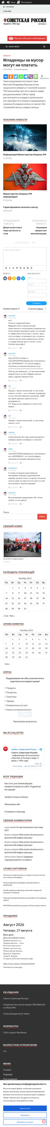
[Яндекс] (14, 278)
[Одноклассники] (10, 278)
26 (37, 603)
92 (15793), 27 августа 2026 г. (13, 559)
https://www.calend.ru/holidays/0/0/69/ (19, 964)
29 (13, 608)
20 (43, 598)
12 (37, 593)
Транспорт (12, 696)
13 (43, 593)
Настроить (25, 1115)
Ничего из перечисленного (19, 709)
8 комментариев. (21, 69)
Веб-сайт (31, 292)
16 (19, 598)
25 (31, 603)
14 (6, 598)
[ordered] (20, 267)
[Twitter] (15, 76)
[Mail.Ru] (19, 278)
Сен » (7, 664)
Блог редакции (10, 1079)
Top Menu (10, 7)
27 (43, 603)
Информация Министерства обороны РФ (24, 154)
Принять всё (25, 1108)
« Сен (5, 616)
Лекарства (12, 692)
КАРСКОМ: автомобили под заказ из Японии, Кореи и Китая (24, 906)
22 (13, 603)
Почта (31, 285)
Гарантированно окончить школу (20, 207)
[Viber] (30, 76)
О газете (7, 1070)
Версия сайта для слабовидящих (29, 38)
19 (37, 598)
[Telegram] (25, 76)
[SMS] (35, 76)
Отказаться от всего (25, 1122)
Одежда (10, 701)
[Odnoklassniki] (10, 76)
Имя (30, 278)
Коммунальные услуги (17, 705)
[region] (25, 1103)
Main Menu (14, 46)
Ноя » (12, 616)
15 (13, 598)
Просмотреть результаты (25, 721)
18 (31, 598)
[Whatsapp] (20, 76)
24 (25, 603)
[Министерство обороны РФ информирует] (25, 191)
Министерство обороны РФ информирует (17, 195)
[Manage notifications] (44, 1121)
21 (6, 603)
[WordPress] (23, 278)
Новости (7, 56)
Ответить (14, 348)
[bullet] (24, 267)
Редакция (7, 1074)
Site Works (21, 1032)
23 (19, 603)
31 (25, 608)
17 (25, 598)
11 (31, 593)
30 (19, 608)
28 (6, 608)
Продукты (11, 688)
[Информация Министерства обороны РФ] (25, 151)
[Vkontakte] (5, 76)
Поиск (6, 512)
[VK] (5, 278)
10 (25, 593)
